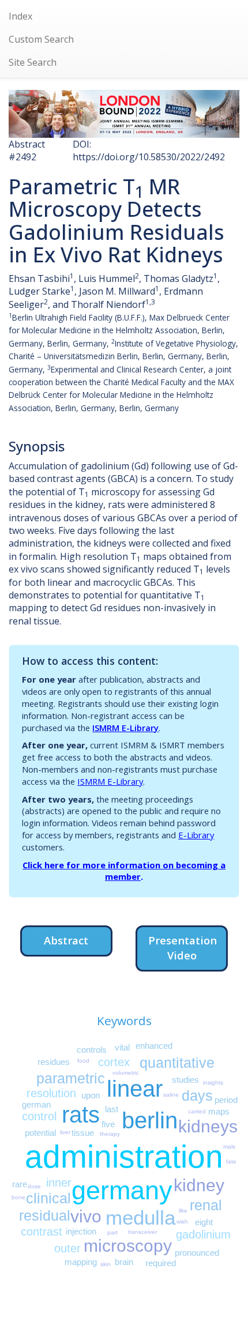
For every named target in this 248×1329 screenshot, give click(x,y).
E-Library (196, 835)
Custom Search (41, 39)
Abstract (66, 940)
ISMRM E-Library (125, 727)
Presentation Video (182, 947)
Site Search (33, 62)
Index (20, 16)
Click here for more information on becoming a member (124, 871)
